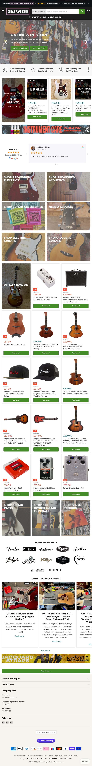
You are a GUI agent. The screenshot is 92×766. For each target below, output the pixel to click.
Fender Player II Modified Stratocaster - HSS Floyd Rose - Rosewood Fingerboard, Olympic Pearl (60, 110)
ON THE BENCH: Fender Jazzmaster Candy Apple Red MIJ (20, 616)
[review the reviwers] (83, 147)
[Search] (82, 11)
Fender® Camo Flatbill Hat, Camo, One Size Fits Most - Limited (13, 393)
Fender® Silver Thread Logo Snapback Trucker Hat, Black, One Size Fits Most (44, 393)
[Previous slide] (6, 42)
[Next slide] (86, 42)
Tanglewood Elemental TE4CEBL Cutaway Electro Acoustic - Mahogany (46, 346)
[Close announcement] (88, 3)
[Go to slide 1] (55, 164)
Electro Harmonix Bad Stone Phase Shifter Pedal (44, 489)
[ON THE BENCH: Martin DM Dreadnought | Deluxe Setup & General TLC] (57, 596)
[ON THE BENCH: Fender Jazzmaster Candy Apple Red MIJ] (20, 596)
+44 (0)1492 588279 (78, 3)
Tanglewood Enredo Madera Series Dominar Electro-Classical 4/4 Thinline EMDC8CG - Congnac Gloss (45, 442)
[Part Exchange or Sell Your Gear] (73, 70)
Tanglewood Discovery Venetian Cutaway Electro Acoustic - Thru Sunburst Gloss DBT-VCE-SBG (75, 440)
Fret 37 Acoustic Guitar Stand (14, 344)
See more (45, 651)
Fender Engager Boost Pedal (74, 488)
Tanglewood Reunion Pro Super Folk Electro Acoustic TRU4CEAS (75, 392)
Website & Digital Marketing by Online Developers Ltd (46, 762)
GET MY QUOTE (18, 48)
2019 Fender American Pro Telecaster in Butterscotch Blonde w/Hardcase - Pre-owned (37, 109)
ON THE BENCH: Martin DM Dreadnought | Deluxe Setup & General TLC (57, 616)
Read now (19, 636)
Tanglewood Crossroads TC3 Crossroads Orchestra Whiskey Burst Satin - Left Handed (15, 441)
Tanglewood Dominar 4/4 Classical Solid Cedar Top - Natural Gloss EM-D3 (73, 346)
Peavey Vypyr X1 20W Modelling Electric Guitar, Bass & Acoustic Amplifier (75, 299)
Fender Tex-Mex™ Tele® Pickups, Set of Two (12, 489)
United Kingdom (45, 732)
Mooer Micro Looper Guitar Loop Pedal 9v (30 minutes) (45, 298)
